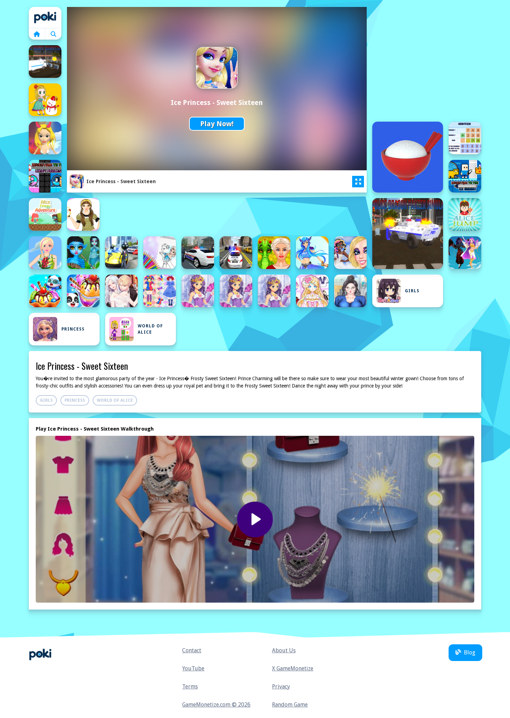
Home (45, 17)
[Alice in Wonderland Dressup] (83, 214)
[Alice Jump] (465, 214)
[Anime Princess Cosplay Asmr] (159, 291)
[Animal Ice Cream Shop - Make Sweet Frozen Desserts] (83, 291)
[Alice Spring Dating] (45, 252)
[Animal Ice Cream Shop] (45, 291)
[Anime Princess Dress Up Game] (236, 291)
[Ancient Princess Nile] (312, 252)
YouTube (193, 668)
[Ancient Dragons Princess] (274, 252)
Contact (191, 650)
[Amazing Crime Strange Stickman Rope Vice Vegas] (121, 252)
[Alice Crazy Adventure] (45, 214)
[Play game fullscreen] (358, 182)
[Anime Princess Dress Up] (197, 291)
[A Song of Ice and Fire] (45, 138)
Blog (469, 652)
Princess (73, 329)
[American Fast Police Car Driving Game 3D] (197, 252)
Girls (412, 290)
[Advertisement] (236, 213)
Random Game (290, 704)
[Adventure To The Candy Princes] (45, 176)
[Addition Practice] (465, 138)
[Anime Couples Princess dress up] (121, 291)
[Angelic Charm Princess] (465, 252)
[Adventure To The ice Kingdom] (465, 176)
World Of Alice (150, 329)
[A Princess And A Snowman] (45, 99)
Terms (190, 686)
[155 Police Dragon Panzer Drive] (407, 233)
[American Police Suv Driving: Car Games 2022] (236, 252)
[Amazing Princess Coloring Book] (159, 252)
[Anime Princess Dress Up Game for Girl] (274, 291)
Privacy (281, 686)
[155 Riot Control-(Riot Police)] (45, 61)
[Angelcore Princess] (350, 252)
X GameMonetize (292, 668)
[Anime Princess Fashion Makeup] (350, 291)
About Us (284, 650)
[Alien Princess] (83, 252)
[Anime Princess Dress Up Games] (312, 291)
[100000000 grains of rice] (407, 157)
